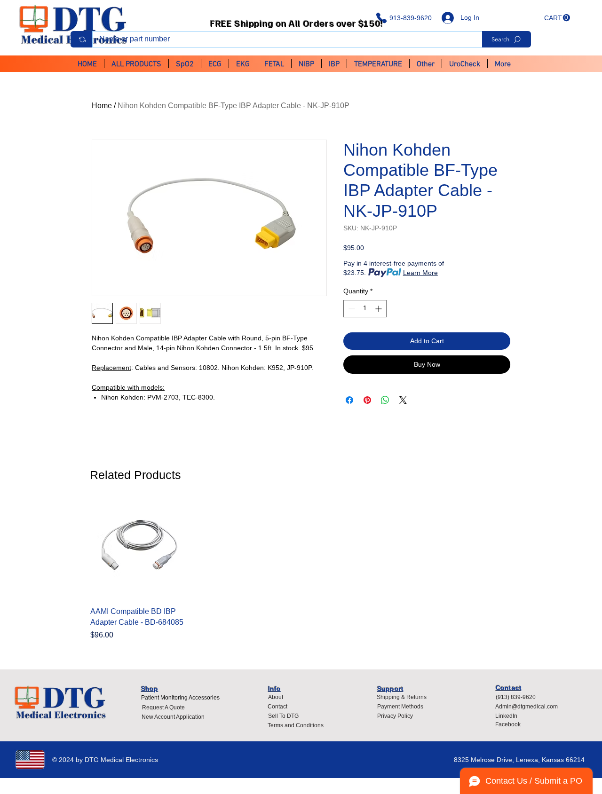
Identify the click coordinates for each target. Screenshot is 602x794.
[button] (557, 18)
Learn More (420, 272)
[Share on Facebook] (349, 400)
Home (102, 106)
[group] (301, 570)
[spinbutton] (364, 308)
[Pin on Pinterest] (367, 400)
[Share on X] (403, 400)
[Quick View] (139, 550)
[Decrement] (350, 308)
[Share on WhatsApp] (385, 400)
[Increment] (379, 308)
